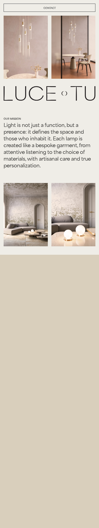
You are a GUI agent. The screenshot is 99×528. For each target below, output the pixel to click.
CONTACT (49, 8)
